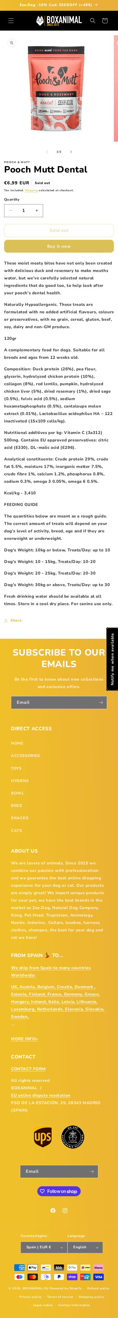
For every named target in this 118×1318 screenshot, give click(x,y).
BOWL (17, 793)
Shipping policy (91, 1297)
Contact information (74, 1305)
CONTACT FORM (28, 1069)
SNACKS (20, 818)
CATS (16, 830)
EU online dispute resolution (41, 1095)
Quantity (11, 199)
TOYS (16, 768)
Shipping (31, 190)
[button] (11, 21)
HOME (17, 743)
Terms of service (60, 1297)
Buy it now (59, 246)
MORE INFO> (24, 1039)
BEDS (16, 805)
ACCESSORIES (25, 755)
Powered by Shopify (66, 1288)
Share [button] (16, 620)
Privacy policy (30, 1297)
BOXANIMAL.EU (36, 1288)
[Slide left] (47, 152)
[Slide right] (71, 152)
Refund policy (98, 1288)
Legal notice (43, 1305)
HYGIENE (20, 780)
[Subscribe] (101, 702)
